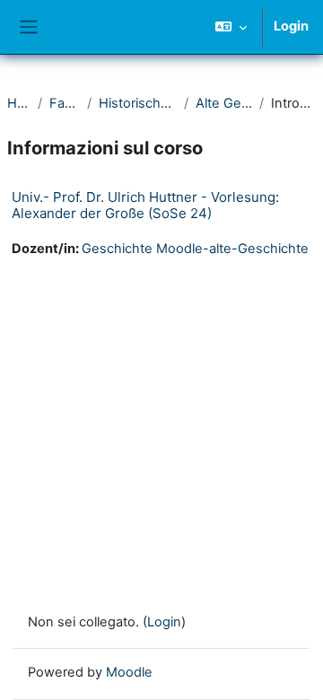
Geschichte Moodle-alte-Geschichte (195, 249)
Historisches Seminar (137, 103)
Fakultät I (64, 103)
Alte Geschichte (224, 103)
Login (291, 26)
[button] (231, 27)
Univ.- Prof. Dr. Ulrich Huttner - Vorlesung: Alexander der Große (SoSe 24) (145, 205)
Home (19, 103)
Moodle (129, 672)
